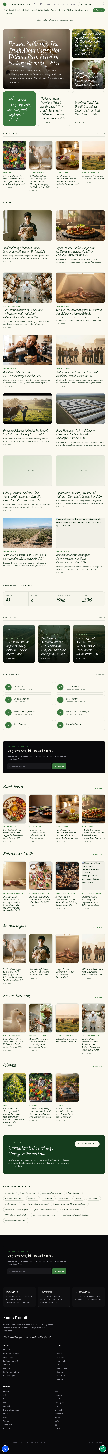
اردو (56, 1406)
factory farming (74, 1193)
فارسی (58, 1428)
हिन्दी (4, 1395)
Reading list (62, 1368)
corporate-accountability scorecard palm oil (71, 1204)
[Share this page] (103, 1449)
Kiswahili (59, 1414)
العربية (57, 1399)
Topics (65, 4)
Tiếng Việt (7, 1425)
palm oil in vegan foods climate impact (36, 1204)
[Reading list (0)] (41, 4)
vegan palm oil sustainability (73, 1209)
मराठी (5, 1417)
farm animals (93, 1198)
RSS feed (61, 1376)
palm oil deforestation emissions (46, 1209)
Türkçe (6, 1421)
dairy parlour (48, 1198)
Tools (56, 4)
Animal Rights (37, 10)
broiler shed (33, 1198)
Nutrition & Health (22, 10)
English (6, 1391)
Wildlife (70, 10)
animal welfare (11, 1193)
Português (59, 1402)
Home (59, 1350)
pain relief (78, 1198)
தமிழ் (57, 1421)
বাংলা (4, 1402)
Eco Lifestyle (9, 14)
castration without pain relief (52, 1193)
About (74, 4)
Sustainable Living (82, 10)
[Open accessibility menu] (5, 1449)
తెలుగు (57, 1417)
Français (6, 1399)
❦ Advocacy (98, 10)
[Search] (34, 4)
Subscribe (59, 766)
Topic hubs (61, 1361)
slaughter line (64, 1198)
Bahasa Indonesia (11, 1410)
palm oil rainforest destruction (16, 1220)
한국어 (58, 1425)
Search (60, 1372)
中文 (57, 1391)
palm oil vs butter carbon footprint (17, 1209)
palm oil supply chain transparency (45, 1215)
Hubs (48, 4)
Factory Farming (50, 10)
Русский (6, 1406)
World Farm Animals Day (14, 1198)
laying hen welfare (29, 1193)
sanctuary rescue (11, 1204)
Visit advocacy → (87, 1144)
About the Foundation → (14, 119)
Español (58, 1395)
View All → (99, 788)
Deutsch (58, 1410)
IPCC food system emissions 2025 (16, 1215)
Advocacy (61, 1357)
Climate (62, 10)
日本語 (6, 1414)
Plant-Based (9, 10)
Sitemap (60, 1379)
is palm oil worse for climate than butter (77, 1215)
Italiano (6, 1428)
